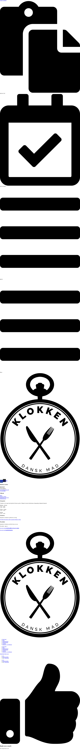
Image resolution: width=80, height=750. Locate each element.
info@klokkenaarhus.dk (4, 489)
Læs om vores (9, 528)
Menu (1, 495)
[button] (3, 526)
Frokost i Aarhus (3, 496)
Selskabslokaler (5, 642)
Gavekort (4, 643)
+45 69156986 (2, 490)
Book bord (4, 639)
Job (3, 655)
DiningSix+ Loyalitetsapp (7, 644)
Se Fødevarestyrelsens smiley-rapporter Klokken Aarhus (10, 519)
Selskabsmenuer (3, 498)
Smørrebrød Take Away (4, 497)
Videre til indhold (3, 0)
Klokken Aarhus (5, 656)
